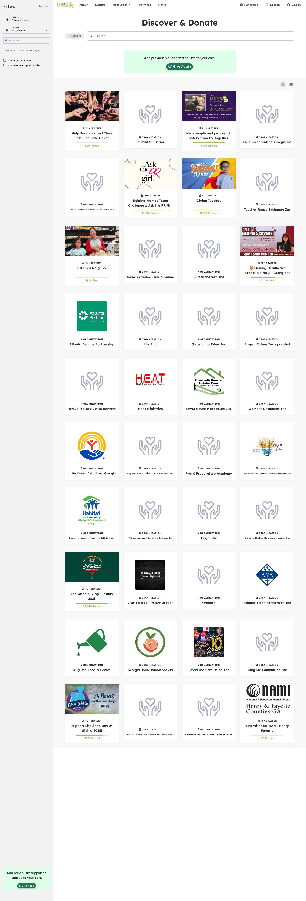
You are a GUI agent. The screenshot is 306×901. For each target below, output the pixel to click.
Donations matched (19, 60)
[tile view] (283, 84)
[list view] (291, 84)
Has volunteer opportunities (24, 65)
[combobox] (29, 19)
